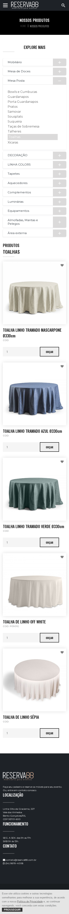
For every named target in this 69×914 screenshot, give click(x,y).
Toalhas (14, 137)
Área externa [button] (17, 233)
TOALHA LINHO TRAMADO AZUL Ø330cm (32, 431)
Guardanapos (18, 97)
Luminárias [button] (15, 201)
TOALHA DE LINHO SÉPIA (21, 717)
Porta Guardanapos (23, 102)
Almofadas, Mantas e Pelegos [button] (23, 222)
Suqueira (15, 121)
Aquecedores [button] (17, 183)
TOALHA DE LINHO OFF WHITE (24, 622)
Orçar (49, 352)
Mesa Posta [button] (16, 80)
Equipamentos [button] (18, 211)
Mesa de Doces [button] (19, 71)
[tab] (34, 62)
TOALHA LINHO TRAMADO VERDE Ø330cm (33, 526)
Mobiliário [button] (15, 62)
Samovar (14, 111)
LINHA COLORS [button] (19, 164)
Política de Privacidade (30, 901)
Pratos (12, 106)
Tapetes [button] (14, 173)
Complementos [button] (19, 192)
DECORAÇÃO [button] (17, 155)
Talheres (14, 131)
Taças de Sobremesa (23, 126)
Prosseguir (12, 909)
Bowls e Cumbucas (22, 92)
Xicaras (13, 142)
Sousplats (15, 116)
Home (23, 26)
